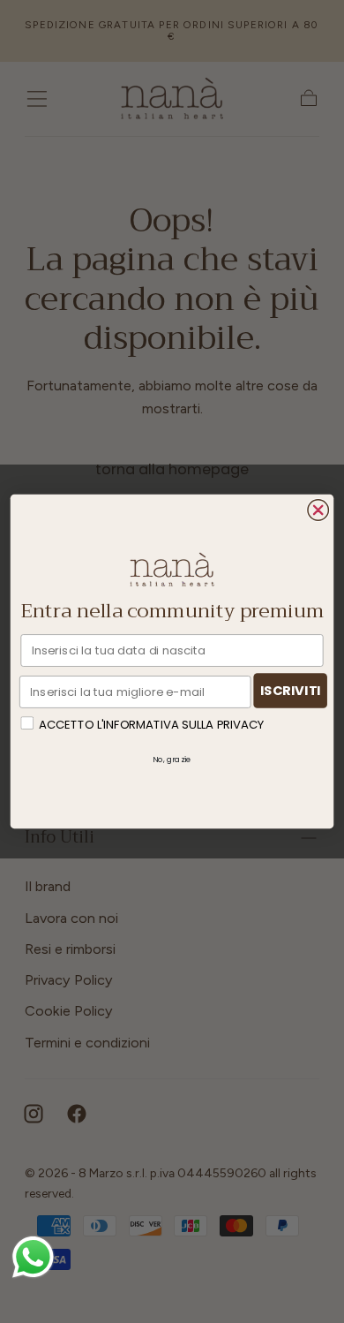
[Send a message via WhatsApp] (33, 1257)
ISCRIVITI (290, 690)
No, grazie (172, 758)
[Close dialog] (318, 510)
